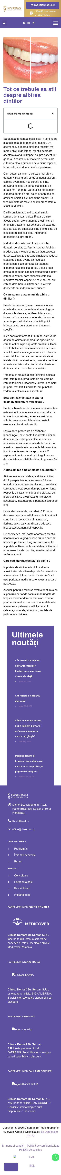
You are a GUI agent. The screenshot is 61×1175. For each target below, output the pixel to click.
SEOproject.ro (49, 1131)
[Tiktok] (33, 23)
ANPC (30, 1135)
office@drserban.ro (45, 11)
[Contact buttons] (11, 1167)
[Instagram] (28, 23)
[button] (55, 23)
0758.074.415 (42, 14)
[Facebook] (24, 23)
